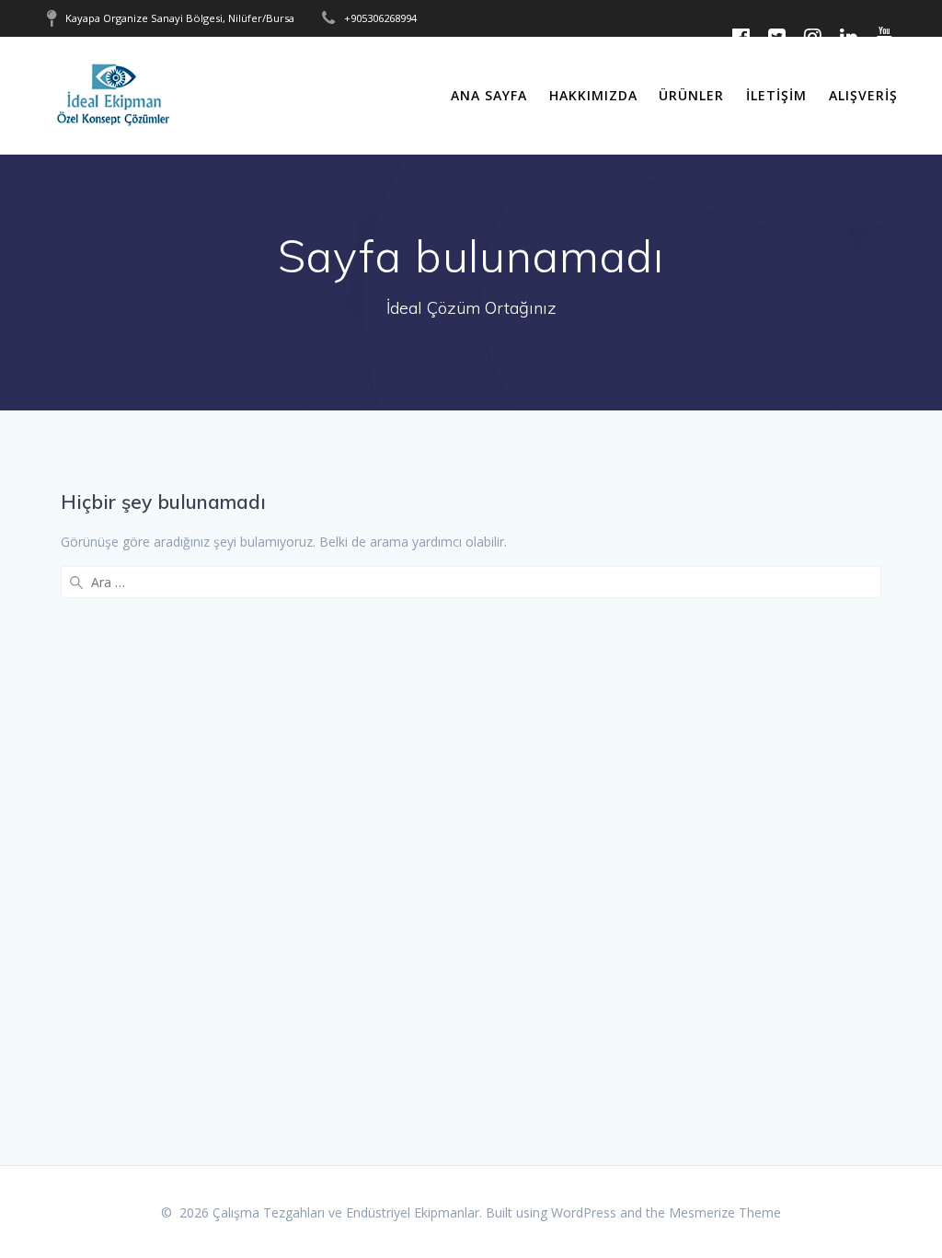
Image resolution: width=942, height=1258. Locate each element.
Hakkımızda (593, 95)
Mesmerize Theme (725, 1212)
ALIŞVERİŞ (863, 95)
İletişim (776, 95)
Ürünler (691, 95)
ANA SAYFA (489, 95)
